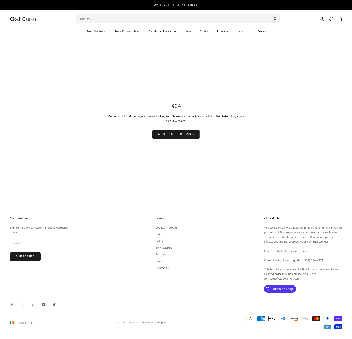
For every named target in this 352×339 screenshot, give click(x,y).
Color (204, 31)
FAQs (159, 241)
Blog (159, 234)
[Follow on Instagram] (22, 304)
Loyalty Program (166, 228)
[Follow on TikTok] (54, 304)
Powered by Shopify (153, 322)
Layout (242, 31)
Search (160, 261)
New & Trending (127, 31)
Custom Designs (163, 31)
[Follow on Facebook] (12, 304)
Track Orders (164, 248)
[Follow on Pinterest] (33, 304)
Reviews (161, 254)
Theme (223, 31)
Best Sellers (95, 31)
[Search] (275, 19)
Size (188, 31)
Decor (261, 31)
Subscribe (25, 256)
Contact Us (163, 268)
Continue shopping (176, 134)
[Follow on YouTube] (44, 304)
